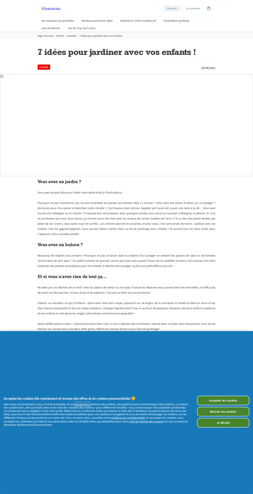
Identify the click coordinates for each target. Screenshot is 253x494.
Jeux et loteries (50, 28)
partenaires (82, 404)
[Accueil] (51, 8)
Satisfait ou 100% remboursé (138, 20)
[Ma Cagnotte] (209, 8)
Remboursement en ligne (97, 20)
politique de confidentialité (128, 417)
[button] (172, 8)
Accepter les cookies (223, 400)
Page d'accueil (45, 35)
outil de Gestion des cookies (146, 421)
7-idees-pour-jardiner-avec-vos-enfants (101, 35)
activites (71, 35)
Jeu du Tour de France (81, 28)
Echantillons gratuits (176, 20)
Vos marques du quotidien (57, 20)
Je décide (223, 422)
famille (60, 35)
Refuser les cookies (223, 411)
